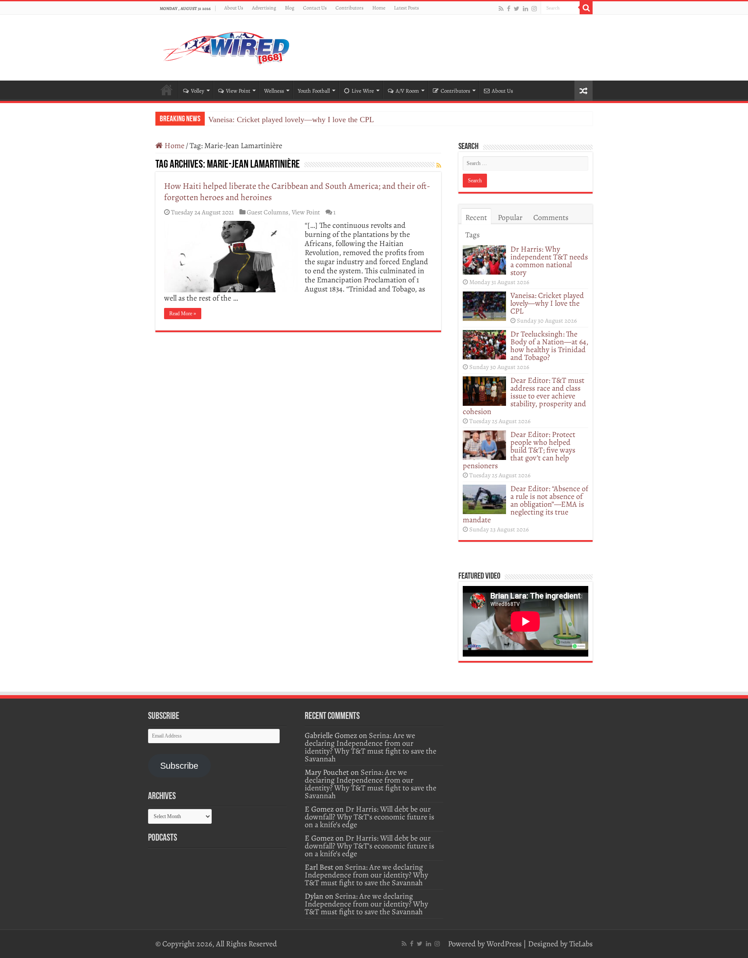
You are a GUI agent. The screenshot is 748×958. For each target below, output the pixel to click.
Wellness (274, 90)
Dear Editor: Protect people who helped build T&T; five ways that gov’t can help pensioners (519, 450)
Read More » (182, 314)
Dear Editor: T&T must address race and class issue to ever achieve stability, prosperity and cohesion (524, 396)
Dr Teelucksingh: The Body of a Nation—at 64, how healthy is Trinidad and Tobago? (549, 345)
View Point (238, 90)
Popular (510, 217)
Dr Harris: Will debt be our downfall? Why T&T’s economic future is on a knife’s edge (369, 817)
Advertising (264, 7)
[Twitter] (516, 8)
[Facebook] (508, 8)
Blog (289, 7)
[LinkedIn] (525, 8)
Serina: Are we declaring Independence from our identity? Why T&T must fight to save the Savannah (370, 747)
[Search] (586, 7)
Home (378, 7)
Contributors (349, 7)
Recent (476, 217)
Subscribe (179, 765)
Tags (472, 235)
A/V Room (407, 90)
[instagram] (534, 8)
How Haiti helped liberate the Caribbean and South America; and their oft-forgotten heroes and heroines (297, 191)
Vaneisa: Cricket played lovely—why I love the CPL (291, 119)
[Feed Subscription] (438, 166)
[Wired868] (227, 46)
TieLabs (581, 944)
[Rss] (501, 8)
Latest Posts (406, 7)
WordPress (504, 944)
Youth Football (314, 90)
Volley (197, 90)
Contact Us (315, 7)
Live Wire (362, 90)
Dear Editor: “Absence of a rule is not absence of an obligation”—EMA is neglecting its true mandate (525, 504)
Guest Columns (267, 212)
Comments (550, 217)
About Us (233, 7)
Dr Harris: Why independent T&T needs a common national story (549, 261)
